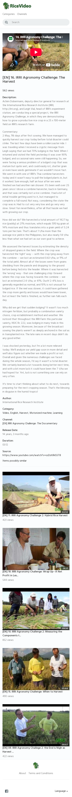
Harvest (23, 413)
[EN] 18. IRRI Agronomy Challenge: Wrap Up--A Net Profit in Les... (32, 573)
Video (6, 413)
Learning (57, 413)
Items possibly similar (15, 461)
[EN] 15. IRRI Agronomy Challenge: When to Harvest (33, 691)
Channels (22, 14)
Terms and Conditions (40, 773)
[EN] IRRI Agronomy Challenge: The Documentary (30, 423)
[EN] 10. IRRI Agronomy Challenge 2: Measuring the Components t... (32, 633)
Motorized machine (41, 413)
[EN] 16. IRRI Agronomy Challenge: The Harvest (34, 79)
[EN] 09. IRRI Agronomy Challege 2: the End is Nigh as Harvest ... (34, 750)
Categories (9, 14)
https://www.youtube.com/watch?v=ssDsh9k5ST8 (32, 455)
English (14, 413)
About (22, 773)
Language (60, 791)
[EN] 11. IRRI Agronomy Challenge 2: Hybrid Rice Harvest (35, 515)
